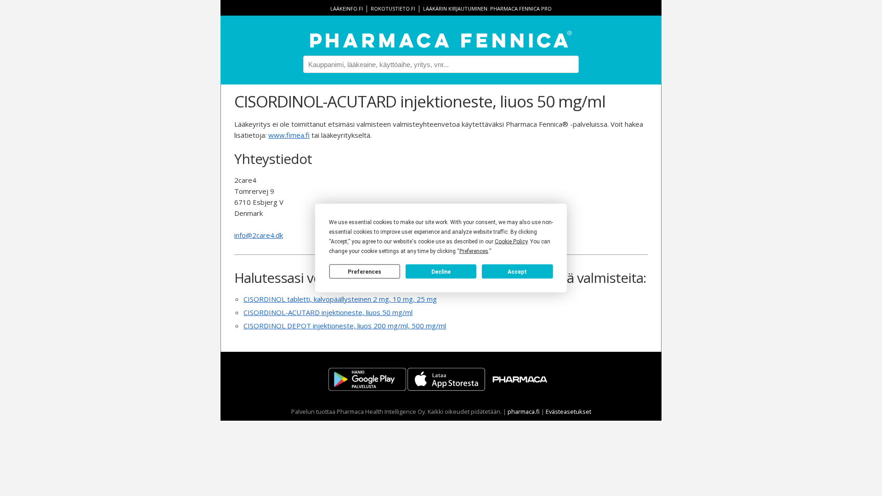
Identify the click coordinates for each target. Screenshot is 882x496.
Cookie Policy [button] (511, 241)
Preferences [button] (473, 251)
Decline (441, 271)
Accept (517, 271)
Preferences (364, 271)
